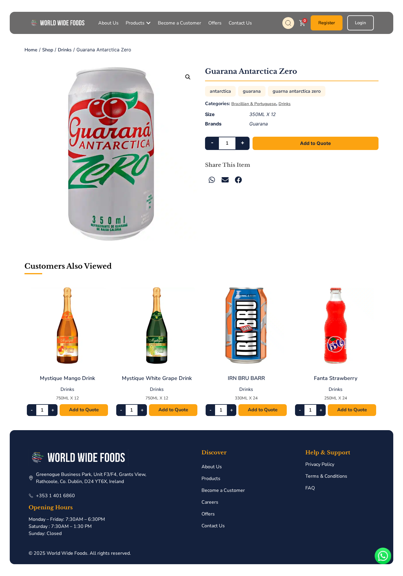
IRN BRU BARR (246, 378)
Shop (47, 50)
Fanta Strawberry (335, 378)
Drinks (65, 50)
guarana (252, 91)
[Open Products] (148, 23)
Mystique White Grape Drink (157, 378)
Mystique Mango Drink (67, 378)
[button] (188, 77)
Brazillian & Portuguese (253, 104)
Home (30, 50)
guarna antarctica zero (297, 91)
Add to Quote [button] (84, 410)
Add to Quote (315, 143)
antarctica (220, 91)
